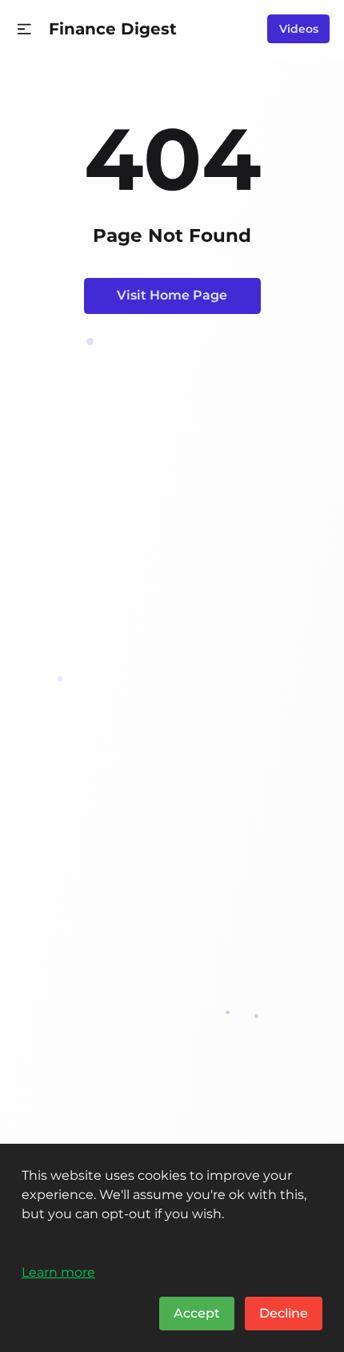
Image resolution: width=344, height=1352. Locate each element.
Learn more (58, 1272)
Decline (283, 1313)
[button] (24, 29)
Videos (298, 28)
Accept (197, 1313)
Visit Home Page (172, 295)
